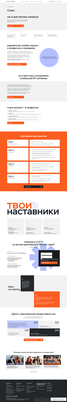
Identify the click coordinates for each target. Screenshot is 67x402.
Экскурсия (28, 388)
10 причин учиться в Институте (30, 386)
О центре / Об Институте (40, 386)
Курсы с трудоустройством (41, 389)
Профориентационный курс (20, 388)
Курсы (37, 387)
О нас (27, 384)
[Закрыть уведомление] (65, 398)
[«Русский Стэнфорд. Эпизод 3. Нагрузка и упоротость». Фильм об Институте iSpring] (52, 362)
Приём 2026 (18, 384)
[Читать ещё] (33, 372)
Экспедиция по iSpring (9, 393)
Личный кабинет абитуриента (20, 386)
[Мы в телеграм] (49, 390)
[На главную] (10, 1)
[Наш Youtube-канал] (51, 390)
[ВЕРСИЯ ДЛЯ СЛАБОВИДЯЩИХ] (48, 1)
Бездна (40, 1)
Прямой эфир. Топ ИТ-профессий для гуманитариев (10, 390)
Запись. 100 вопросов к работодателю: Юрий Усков (10, 392)
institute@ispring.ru (50, 386)
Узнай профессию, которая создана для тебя (20, 390)
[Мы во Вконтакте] (47, 390)
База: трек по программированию (9, 385)
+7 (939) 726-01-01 (49, 384)
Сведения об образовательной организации (30, 392)
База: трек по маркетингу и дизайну (10, 387)
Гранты (17, 387)
